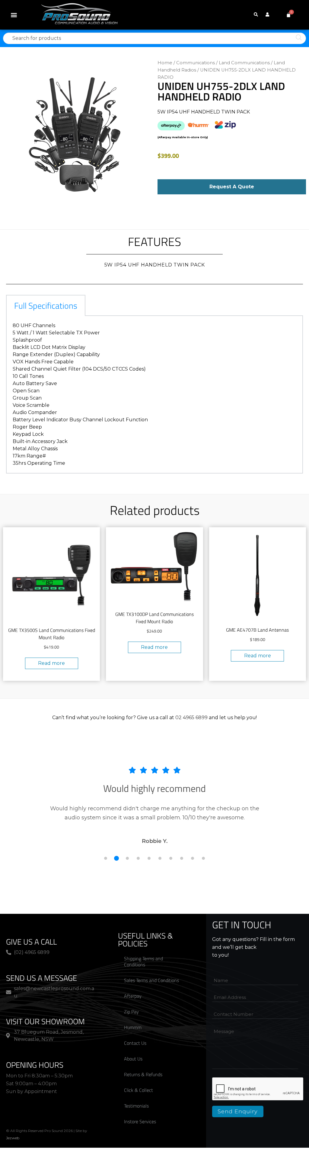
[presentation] (258, 1089)
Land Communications (244, 62)
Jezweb (12, 1138)
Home (165, 62)
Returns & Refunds (143, 1074)
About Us (133, 1058)
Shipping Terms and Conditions (143, 961)
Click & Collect (138, 1090)
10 (203, 858)
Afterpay (133, 996)
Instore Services (140, 1121)
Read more (51, 663)
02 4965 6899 (191, 717)
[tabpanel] (154, 395)
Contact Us (135, 1043)
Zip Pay (131, 1011)
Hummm (133, 1027)
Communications (195, 62)
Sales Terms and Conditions (151, 980)
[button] (14, 15)
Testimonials (136, 1105)
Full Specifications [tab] (45, 305)
